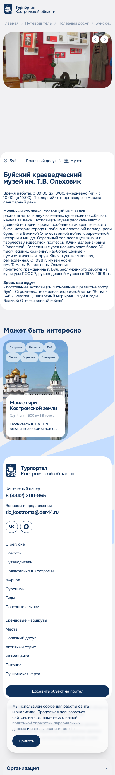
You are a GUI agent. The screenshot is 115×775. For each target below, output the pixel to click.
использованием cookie (52, 728)
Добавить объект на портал (57, 691)
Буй (12, 160)
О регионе (15, 544)
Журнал (13, 579)
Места (12, 629)
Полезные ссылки (22, 606)
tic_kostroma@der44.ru (32, 512)
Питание (13, 664)
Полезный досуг (73, 23)
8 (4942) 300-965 (26, 495)
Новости (13, 553)
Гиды (10, 597)
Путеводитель (38, 23)
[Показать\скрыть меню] (107, 9)
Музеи (76, 160)
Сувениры (15, 588)
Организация (23, 768)
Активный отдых (21, 647)
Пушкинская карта (23, 673)
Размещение (17, 655)
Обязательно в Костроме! (30, 570)
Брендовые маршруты (26, 620)
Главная (10, 23)
